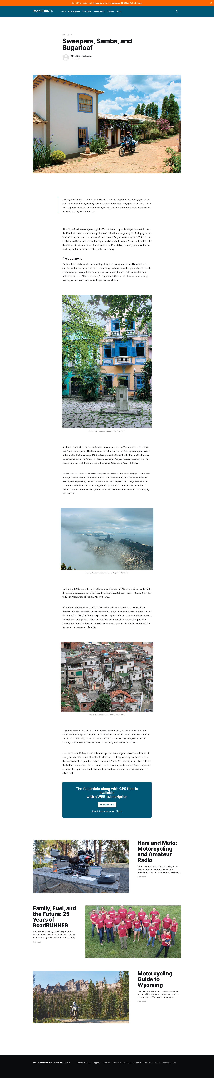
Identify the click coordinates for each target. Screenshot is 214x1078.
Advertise (106, 1063)
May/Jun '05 (67, 34)
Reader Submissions (131, 1063)
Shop (118, 11)
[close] (211, 3)
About (88, 1063)
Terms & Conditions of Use (165, 1063)
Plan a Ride (116, 1063)
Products (86, 11)
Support (96, 1063)
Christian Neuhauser (81, 56)
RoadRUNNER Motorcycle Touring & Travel (48, 1062)
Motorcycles (74, 11)
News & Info (99, 11)
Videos (110, 11)
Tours (63, 11)
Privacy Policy (147, 1063)
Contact (80, 1063)
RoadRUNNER (43, 11)
